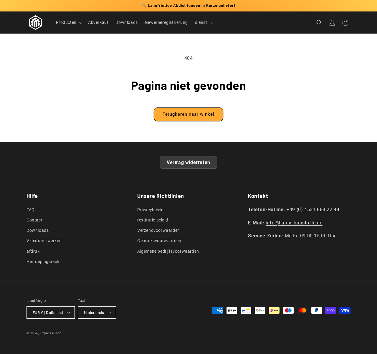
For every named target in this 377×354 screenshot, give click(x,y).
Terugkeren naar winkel (188, 114)
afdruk (33, 251)
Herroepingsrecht (44, 261)
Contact (34, 220)
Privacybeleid (150, 209)
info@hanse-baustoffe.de (294, 223)
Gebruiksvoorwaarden (159, 240)
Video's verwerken (44, 240)
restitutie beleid (152, 220)
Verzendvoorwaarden (158, 230)
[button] (68, 22)
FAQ (31, 209)
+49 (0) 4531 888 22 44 (313, 209)
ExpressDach (51, 333)
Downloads (38, 230)
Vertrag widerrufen (188, 162)
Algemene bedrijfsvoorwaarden (168, 251)
